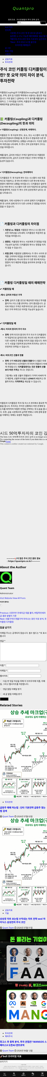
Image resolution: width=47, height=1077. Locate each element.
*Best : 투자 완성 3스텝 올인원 (23, 42)
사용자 (8, 54)
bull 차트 (9, 27)
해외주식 (9, 1036)
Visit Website (6, 598)
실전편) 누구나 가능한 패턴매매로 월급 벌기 (28, 36)
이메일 (3, 670)
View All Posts (19, 598)
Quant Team (7, 588)
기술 (7, 913)
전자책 (8, 30)
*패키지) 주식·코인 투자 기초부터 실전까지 (28, 39)
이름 (2, 665)
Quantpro (23, 8)
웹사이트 (4, 675)
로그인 (8, 48)
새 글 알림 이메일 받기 (12, 694)
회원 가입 (9, 51)
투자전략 (9, 62)
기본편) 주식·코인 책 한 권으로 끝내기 (26, 33)
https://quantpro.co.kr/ (20, 561)
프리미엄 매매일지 (23, 45)
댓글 (2, 641)
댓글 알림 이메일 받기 (12, 689)
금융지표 (9, 59)
